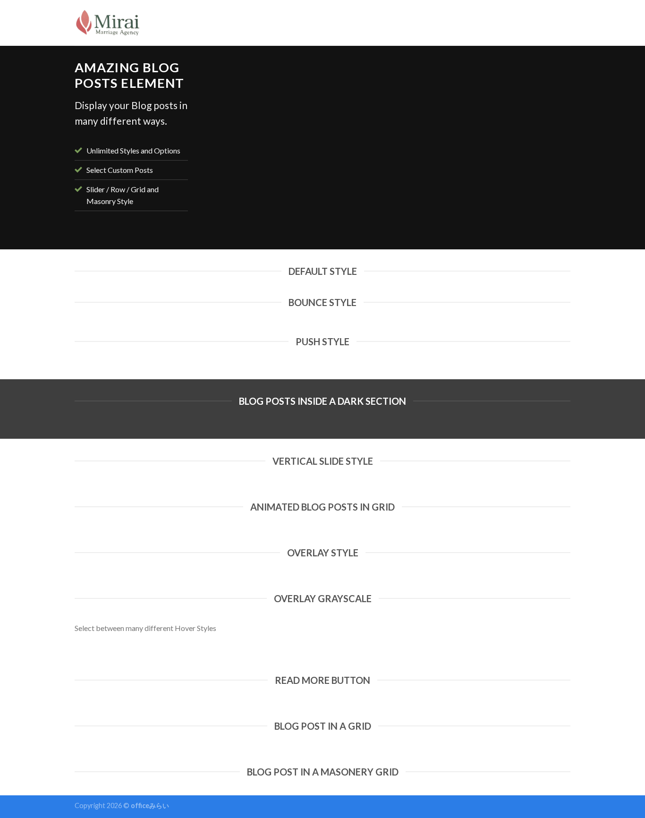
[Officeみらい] (108, 23)
